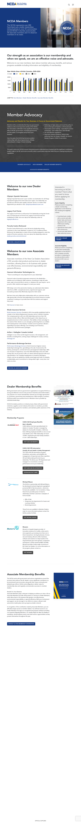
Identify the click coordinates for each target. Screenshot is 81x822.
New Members (18, 98)
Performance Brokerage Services (16, 346)
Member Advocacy (24, 164)
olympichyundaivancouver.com (34, 204)
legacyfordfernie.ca (12, 219)
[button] (73, 5)
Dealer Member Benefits (30, 98)
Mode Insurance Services (14, 312)
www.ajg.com (11, 338)
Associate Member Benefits (45, 98)
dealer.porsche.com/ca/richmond (16, 236)
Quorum (12, 305)
